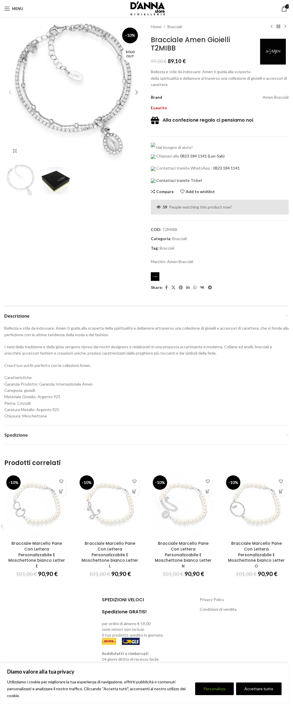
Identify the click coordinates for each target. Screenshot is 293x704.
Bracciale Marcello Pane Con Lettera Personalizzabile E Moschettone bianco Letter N (183, 554)
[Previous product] (271, 26)
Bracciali (174, 26)
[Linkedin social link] (188, 287)
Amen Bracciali (180, 261)
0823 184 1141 (193, 155)
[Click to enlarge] (15, 150)
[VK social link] (202, 287)
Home (156, 26)
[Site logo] (146, 8)
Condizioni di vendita (218, 609)
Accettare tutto (258, 688)
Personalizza (214, 688)
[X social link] (173, 287)
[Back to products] (278, 26)
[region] (144, 683)
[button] (10, 92)
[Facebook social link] (166, 287)
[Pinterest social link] (181, 287)
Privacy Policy (212, 599)
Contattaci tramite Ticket (179, 180)
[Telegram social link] (210, 287)
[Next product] (285, 26)
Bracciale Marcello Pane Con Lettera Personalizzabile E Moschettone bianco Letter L (110, 554)
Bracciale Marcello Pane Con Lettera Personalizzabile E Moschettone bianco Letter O (256, 554)
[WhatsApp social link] (194, 287)
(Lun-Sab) (216, 155)
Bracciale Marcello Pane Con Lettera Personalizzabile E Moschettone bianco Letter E (36, 554)
